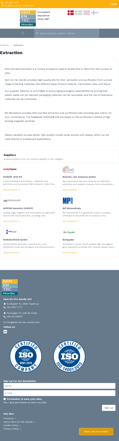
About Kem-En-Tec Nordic (18, 421)
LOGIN (113, 4)
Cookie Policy (11, 425)
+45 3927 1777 (11, 2)
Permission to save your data (24, 399)
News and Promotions (96, 431)
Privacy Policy (11, 428)
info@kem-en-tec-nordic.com (18, 5)
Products (4, 45)
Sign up (108, 407)
